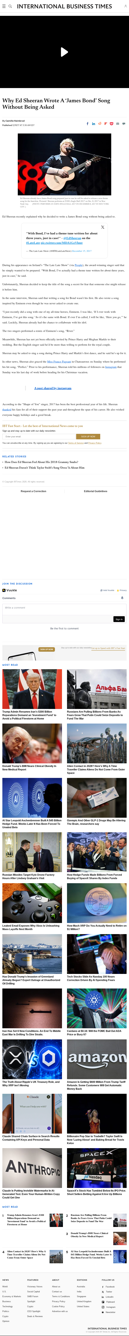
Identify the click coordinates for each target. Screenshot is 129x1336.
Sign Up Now (46, 649)
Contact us (57, 1291)
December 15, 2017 (82, 250)
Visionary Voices (34, 1286)
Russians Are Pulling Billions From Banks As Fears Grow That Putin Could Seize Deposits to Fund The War (95, 715)
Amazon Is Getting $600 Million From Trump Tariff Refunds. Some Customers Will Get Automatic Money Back (96, 1085)
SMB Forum (32, 1296)
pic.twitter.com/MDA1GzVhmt (62, 242)
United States (83, 1306)
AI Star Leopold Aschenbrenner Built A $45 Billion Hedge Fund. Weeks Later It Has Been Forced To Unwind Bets (32, 824)
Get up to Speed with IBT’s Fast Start (108, 648)
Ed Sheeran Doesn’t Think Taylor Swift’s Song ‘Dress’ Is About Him (44, 468)
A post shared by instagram (52, 388)
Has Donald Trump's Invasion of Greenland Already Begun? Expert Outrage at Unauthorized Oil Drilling (31, 980)
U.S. (4, 1291)
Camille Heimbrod (15, 120)
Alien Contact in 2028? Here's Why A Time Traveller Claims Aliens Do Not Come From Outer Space (96, 769)
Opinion (5, 1321)
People (78, 265)
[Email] (118, 123)
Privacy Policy (94, 443)
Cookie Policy (58, 1306)
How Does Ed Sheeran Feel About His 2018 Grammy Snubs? (41, 462)
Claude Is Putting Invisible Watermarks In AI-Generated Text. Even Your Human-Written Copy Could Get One (31, 1194)
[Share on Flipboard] (106, 123)
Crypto (5, 1316)
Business (6, 1301)
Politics (5, 1311)
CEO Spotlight (33, 1311)
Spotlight (31, 1301)
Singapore (81, 1296)
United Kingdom (84, 1301)
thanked (6, 409)
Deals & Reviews (35, 1316)
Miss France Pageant (59, 361)
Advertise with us (60, 1311)
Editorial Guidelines (95, 491)
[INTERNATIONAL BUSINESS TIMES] (64, 6)
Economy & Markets (11, 1296)
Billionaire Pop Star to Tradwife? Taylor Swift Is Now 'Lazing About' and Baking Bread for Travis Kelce (95, 1140)
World (5, 1286)
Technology (7, 1306)
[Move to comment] (124, 123)
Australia (81, 1286)
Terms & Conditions (61, 1296)
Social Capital (33, 1291)
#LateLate (33, 242)
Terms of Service (76, 443)
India (79, 1291)
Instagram (111, 367)
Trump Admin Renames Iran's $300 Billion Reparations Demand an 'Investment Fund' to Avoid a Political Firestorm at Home (29, 715)
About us (56, 1286)
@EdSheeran (72, 238)
